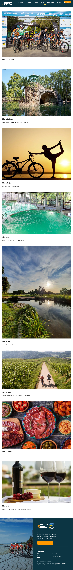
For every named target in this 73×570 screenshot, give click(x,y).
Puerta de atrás (55, 564)
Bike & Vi (5, 506)
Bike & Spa (6, 237)
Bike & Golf (6, 341)
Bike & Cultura (7, 119)
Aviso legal (39, 564)
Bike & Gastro (7, 452)
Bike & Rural (6, 392)
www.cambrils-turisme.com (61, 563)
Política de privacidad (47, 564)
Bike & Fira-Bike (8, 59)
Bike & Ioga (6, 183)
